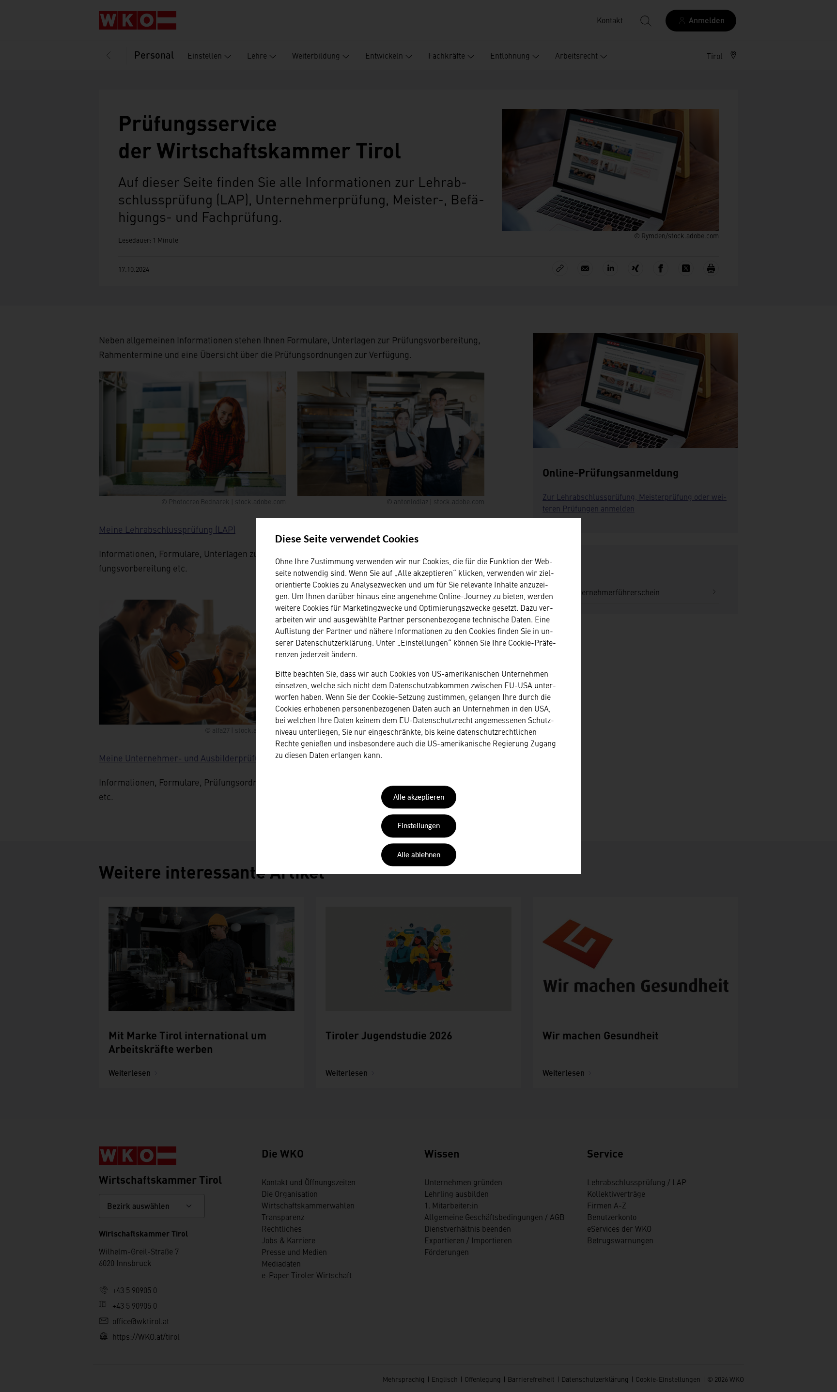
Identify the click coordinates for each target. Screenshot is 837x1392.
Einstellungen (419, 827)
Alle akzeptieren (418, 798)
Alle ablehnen (418, 855)
